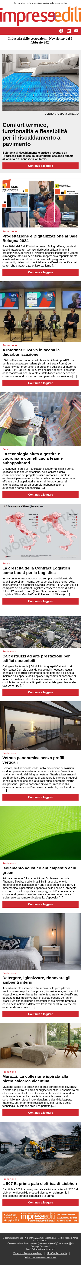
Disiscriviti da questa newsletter (27, 1253)
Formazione (9, 231)
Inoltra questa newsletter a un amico (40, 1257)
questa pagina (61, 3)
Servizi (6, 449)
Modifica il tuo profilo (57, 1253)
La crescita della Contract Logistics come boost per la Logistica (36, 570)
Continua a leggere (40, 165)
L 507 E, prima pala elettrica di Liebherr (39, 1183)
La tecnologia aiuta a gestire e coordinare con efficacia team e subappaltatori (32, 458)
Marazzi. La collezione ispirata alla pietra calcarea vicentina (35, 1078)
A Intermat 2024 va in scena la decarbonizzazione (31, 352)
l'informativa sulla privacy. (43, 1249)
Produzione (9, 651)
